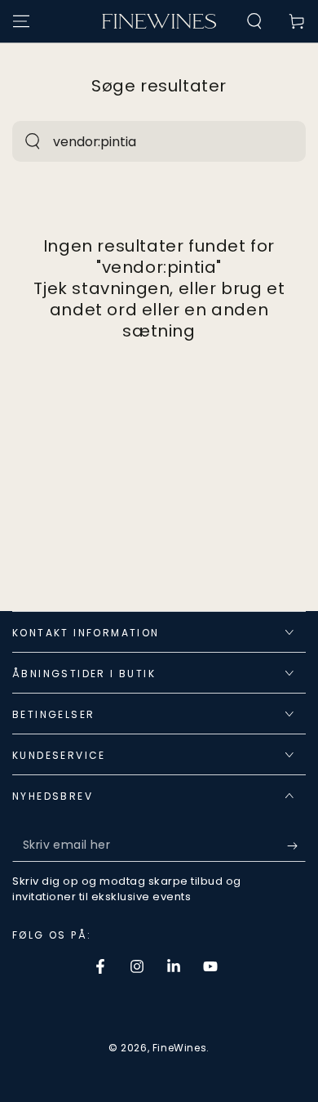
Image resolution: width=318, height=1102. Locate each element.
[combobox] (141, 141)
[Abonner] (296, 845)
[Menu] (21, 21)
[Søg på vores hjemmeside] (32, 141)
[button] (254, 21)
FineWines (179, 1048)
